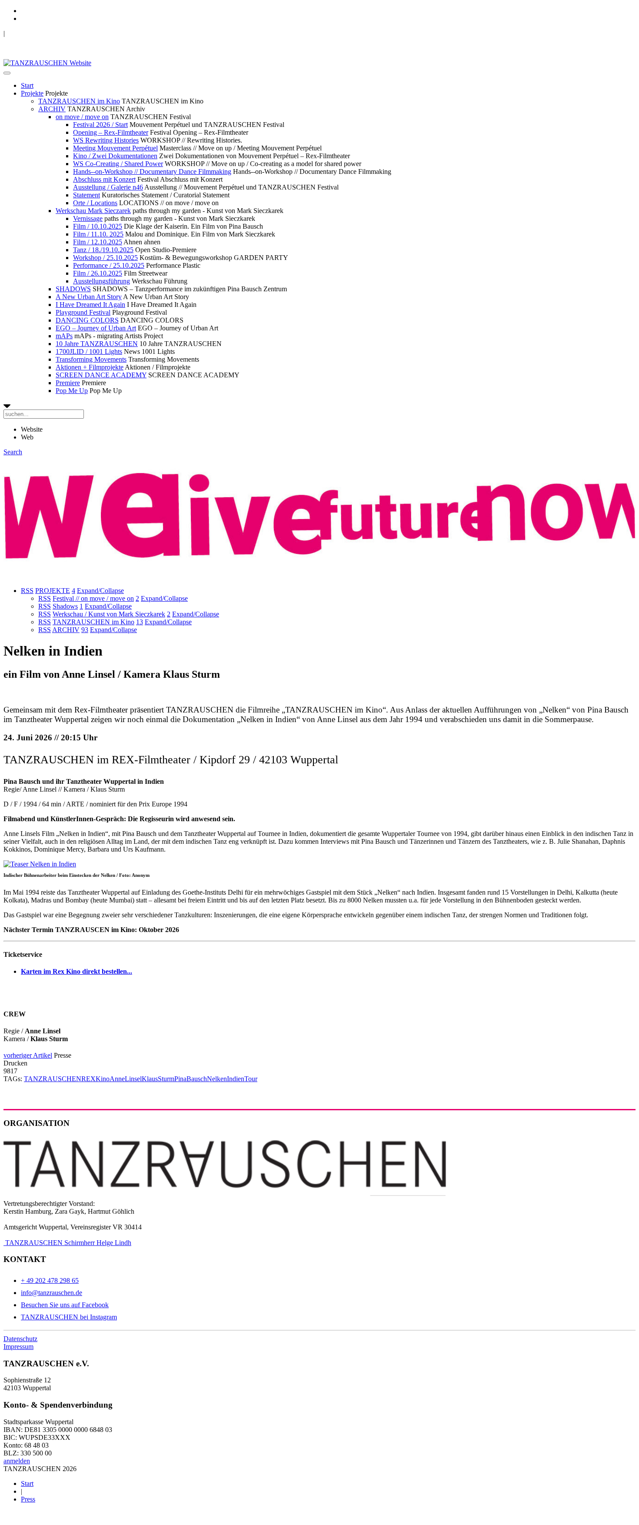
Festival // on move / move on (93, 598)
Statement (86, 195)
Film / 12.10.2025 (97, 242)
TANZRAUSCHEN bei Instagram (69, 1317)
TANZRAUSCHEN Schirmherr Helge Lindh (67, 1242)
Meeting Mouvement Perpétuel (115, 148)
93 (84, 629)
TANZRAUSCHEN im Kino (79, 101)
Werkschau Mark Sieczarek (93, 210)
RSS (27, 590)
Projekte (32, 93)
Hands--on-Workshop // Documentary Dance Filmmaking (152, 171)
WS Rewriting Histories (106, 140)
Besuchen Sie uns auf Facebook (65, 1305)
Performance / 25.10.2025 (108, 265)
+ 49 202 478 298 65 (50, 1280)
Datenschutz (20, 1338)
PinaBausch (190, 1078)
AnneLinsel (126, 1078)
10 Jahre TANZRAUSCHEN (97, 343)
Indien (235, 1078)
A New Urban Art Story (89, 296)
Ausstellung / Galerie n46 (108, 187)
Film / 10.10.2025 (97, 226)
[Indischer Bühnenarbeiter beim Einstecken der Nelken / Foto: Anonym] (39, 864)
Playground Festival (83, 312)
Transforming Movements (91, 359)
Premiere (68, 382)
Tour (250, 1078)
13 (139, 622)
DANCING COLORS (87, 320)
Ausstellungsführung (101, 281)
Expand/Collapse (100, 590)
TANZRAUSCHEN (52, 1078)
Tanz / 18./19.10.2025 (103, 249)
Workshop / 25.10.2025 (105, 257)
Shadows (65, 606)
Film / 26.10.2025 (97, 273)
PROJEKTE (52, 590)
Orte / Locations (95, 202)
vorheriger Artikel (27, 1055)
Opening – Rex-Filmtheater (110, 132)
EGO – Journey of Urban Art (96, 328)
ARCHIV (52, 109)
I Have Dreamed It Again (90, 304)
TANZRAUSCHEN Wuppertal (48, 33)
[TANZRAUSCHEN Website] (47, 63)
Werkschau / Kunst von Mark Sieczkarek (109, 614)
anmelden (16, 1461)
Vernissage (88, 218)
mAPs (64, 336)
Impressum (18, 1346)
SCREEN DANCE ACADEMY (101, 375)
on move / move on (82, 116)
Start (27, 85)
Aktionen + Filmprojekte (89, 367)
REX (88, 1078)
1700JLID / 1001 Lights (89, 351)
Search (12, 452)
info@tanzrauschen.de (51, 1292)
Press (28, 1499)
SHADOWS (73, 289)
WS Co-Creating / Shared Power (118, 163)
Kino (103, 1078)
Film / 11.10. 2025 (98, 234)
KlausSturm (158, 1078)
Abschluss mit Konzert (104, 179)
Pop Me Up (72, 390)
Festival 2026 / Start (100, 124)
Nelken (217, 1078)
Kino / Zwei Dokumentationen (115, 156)
